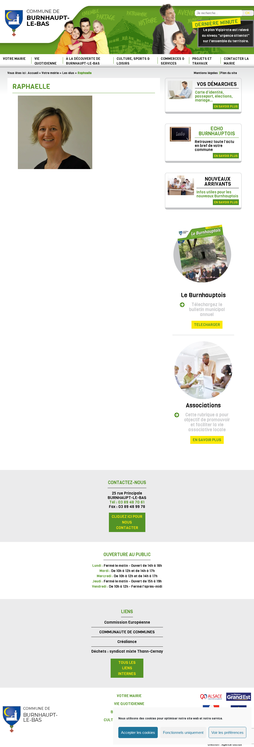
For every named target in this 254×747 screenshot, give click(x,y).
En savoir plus (226, 106)
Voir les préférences (227, 732)
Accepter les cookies (138, 732)
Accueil (33, 73)
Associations (203, 405)
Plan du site (228, 73)
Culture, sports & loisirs (133, 61)
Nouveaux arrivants (217, 181)
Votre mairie (14, 58)
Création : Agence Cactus (225, 745)
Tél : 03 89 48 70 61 (127, 502)
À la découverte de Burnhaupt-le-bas (83, 61)
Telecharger (207, 324)
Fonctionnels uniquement (183, 732)
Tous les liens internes (127, 668)
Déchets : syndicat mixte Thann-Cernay (127, 651)
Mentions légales (206, 73)
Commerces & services (173, 61)
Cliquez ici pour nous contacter (127, 522)
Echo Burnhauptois (216, 131)
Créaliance (127, 641)
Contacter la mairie (236, 61)
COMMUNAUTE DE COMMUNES (127, 632)
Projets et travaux (202, 61)
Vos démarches (217, 84)
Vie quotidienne (45, 61)
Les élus (68, 73)
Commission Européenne (127, 622)
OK (247, 13)
